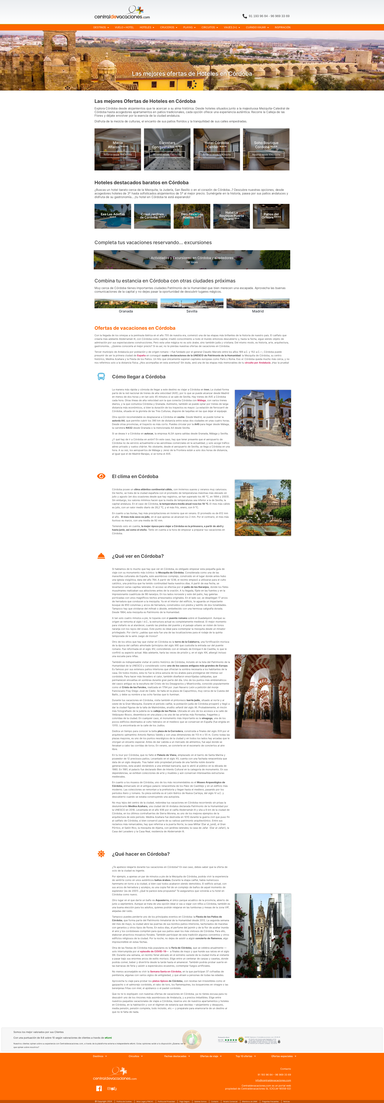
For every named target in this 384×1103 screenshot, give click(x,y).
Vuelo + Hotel (124, 27)
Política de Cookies (124, 1101)
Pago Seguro (185, 1101)
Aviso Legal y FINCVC (144, 1101)
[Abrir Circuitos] (142, 1056)
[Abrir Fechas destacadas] (189, 1056)
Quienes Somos (200, 1101)
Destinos (99, 27)
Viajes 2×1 (230, 27)
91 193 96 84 (258, 16)
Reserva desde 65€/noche (266, 154)
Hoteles (145, 27)
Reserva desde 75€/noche (167, 154)
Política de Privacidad (166, 1101)
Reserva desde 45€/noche (118, 154)
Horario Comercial (230, 1101)
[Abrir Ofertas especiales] (295, 1056)
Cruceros (167, 27)
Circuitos (208, 27)
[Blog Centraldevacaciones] (114, 1087)
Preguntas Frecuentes (270, 1101)
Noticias (286, 1101)
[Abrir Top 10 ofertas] (255, 1056)
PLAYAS (188, 27)
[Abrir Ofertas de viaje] (221, 1056)
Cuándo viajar (256, 27)
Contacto (214, 1101)
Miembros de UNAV (249, 1101)
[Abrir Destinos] (106, 1056)
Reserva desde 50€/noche (217, 154)
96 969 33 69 (280, 16)
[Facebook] (99, 1087)
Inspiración (283, 27)
